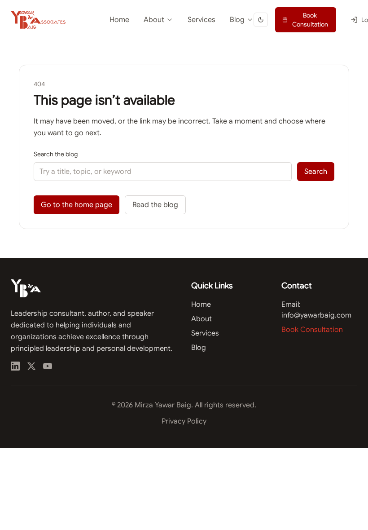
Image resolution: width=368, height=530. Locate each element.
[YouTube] (47, 366)
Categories (219, 42)
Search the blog (56, 154)
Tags (210, 58)
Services (201, 19)
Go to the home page (76, 204)
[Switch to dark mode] (261, 20)
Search (315, 171)
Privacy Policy (184, 421)
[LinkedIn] (15, 366)
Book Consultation (310, 19)
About (154, 19)
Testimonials (138, 42)
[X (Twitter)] (31, 366)
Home (119, 19)
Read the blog (155, 204)
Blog (237, 19)
